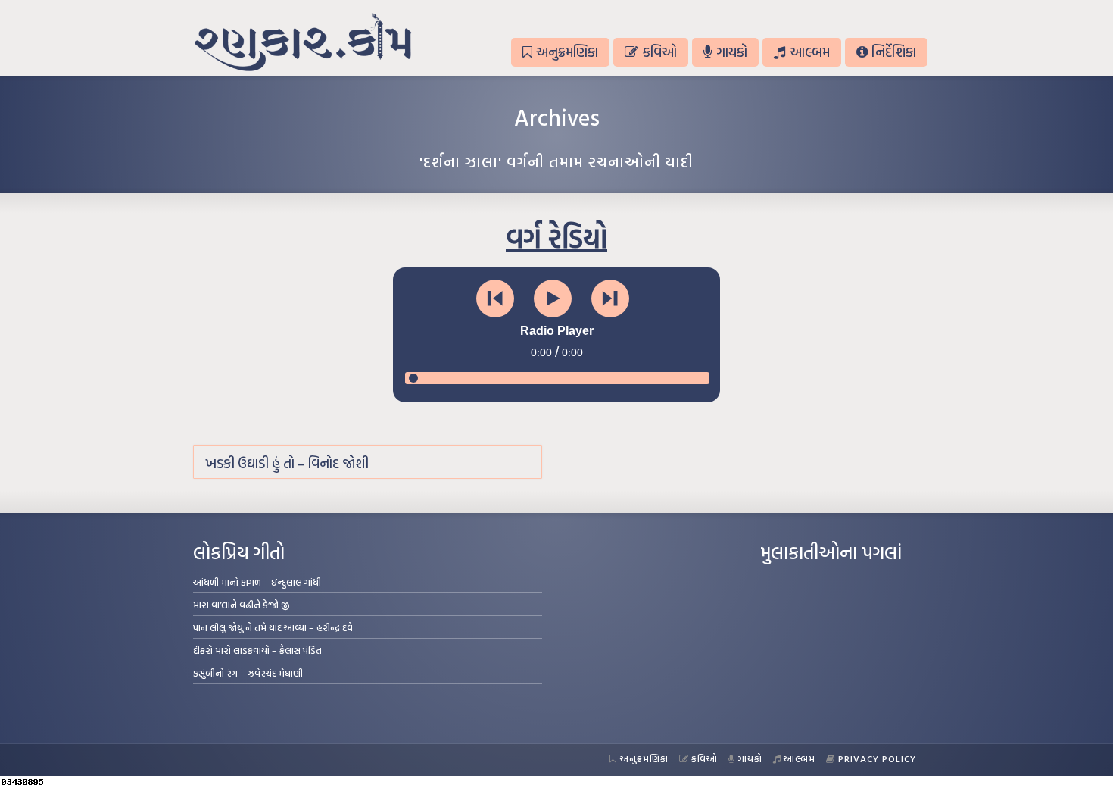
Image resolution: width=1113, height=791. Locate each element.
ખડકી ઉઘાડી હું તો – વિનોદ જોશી (287, 463)
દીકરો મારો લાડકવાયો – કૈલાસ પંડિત (257, 650)
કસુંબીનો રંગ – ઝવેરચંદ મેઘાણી (248, 673)
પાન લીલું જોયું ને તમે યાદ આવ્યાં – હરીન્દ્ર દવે (273, 627)
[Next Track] (610, 298)
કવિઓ (660, 52)
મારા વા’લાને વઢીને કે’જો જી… (245, 604)
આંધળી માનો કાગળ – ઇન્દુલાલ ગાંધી (257, 582)
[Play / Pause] (553, 298)
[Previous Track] (495, 298)
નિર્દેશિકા (893, 52)
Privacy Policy (877, 758)
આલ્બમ (810, 52)
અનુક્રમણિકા (567, 52)
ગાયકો (731, 52)
